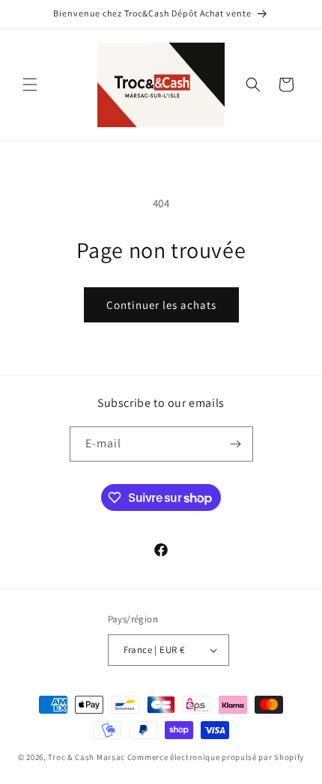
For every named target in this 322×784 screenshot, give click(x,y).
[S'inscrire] (235, 444)
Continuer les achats (161, 305)
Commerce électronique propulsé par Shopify (215, 757)
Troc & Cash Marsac (86, 757)
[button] (29, 84)
